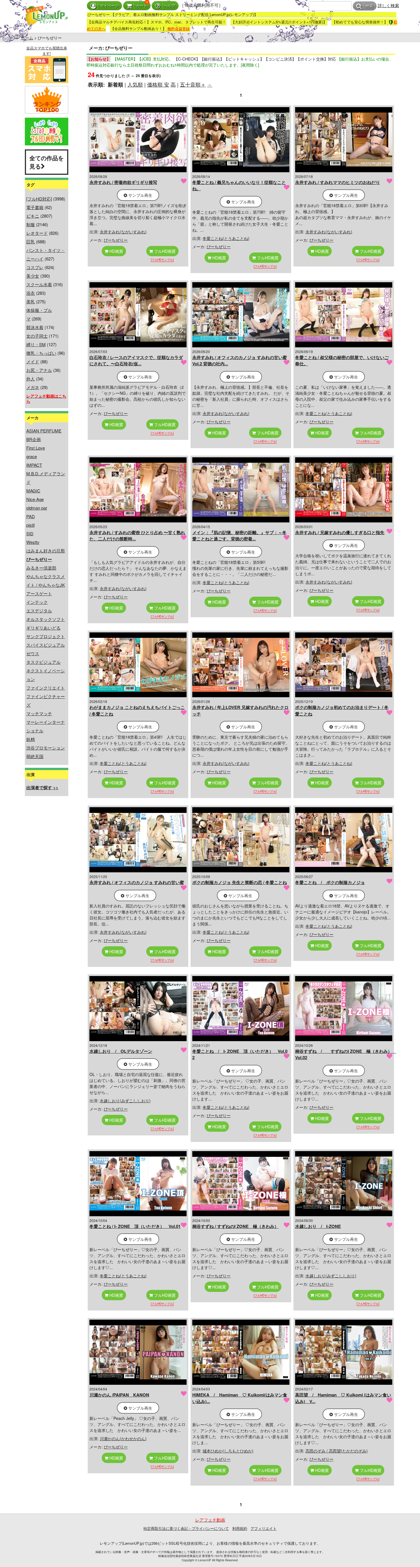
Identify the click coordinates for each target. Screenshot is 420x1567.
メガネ (32, 387)
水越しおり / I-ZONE (318, 1226)
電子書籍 (34, 207)
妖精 (30, 739)
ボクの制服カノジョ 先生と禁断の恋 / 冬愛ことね (239, 882)
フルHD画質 (164, 251)
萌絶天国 (34, 756)
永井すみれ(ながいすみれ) (123, 232)
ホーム (27, 38)
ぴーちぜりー (116, 240)
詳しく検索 (388, 5)
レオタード (37, 233)
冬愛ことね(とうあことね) (226, 238)
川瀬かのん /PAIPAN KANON (119, 1395)
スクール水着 (39, 284)
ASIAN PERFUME (43, 431)
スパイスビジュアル (45, 645)
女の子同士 (37, 336)
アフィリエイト (264, 1528)
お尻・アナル (39, 370)
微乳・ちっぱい (41, 353)
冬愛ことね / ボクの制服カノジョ (330, 882)
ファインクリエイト (45, 688)
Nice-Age (35, 499)
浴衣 (30, 293)
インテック (37, 602)
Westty (32, 542)
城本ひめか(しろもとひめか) (228, 1451)
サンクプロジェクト (45, 636)
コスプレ (34, 267)
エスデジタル (39, 611)
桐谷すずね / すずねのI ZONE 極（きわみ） (235, 1226)
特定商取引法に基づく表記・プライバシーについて (186, 1528)
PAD (30, 516)
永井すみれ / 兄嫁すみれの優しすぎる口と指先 (339, 532)
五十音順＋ (193, 84)
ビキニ (32, 216)
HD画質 (115, 251)
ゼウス (32, 653)
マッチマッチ (39, 713)
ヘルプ (169, 6)
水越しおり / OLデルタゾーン (120, 1051)
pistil (30, 525)
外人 (30, 379)
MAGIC (33, 491)
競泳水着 (34, 327)
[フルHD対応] (39, 199)
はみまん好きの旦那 (45, 551)
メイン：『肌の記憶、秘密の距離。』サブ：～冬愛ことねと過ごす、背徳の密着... (239, 535)
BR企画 (33, 439)
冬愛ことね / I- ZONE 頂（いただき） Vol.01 (135, 1226)
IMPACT (34, 465)
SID (29, 533)
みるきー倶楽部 (41, 568)
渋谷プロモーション (45, 748)
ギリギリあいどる (43, 628)
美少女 (32, 276)
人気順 (135, 84)
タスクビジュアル (43, 662)
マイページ (109, 6)
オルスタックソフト (45, 619)
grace (31, 456)
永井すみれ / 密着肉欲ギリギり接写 (123, 182)
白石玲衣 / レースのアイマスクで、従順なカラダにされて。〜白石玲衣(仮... (136, 360)
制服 (30, 224)
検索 (369, 6)
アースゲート (39, 593)
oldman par (36, 508)
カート (141, 6)
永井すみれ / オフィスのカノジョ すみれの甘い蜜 (136, 882)
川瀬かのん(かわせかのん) (123, 1438)
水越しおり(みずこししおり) (125, 1100)
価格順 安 (158, 84)
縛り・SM (36, 344)
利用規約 (239, 1528)
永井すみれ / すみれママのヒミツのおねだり (337, 182)
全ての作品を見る (46, 162)
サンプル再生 (139, 195)
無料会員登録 (178, 28)
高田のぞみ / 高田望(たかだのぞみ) (336, 1451)
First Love (35, 448)
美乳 (30, 301)
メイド (32, 361)
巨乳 (30, 242)
